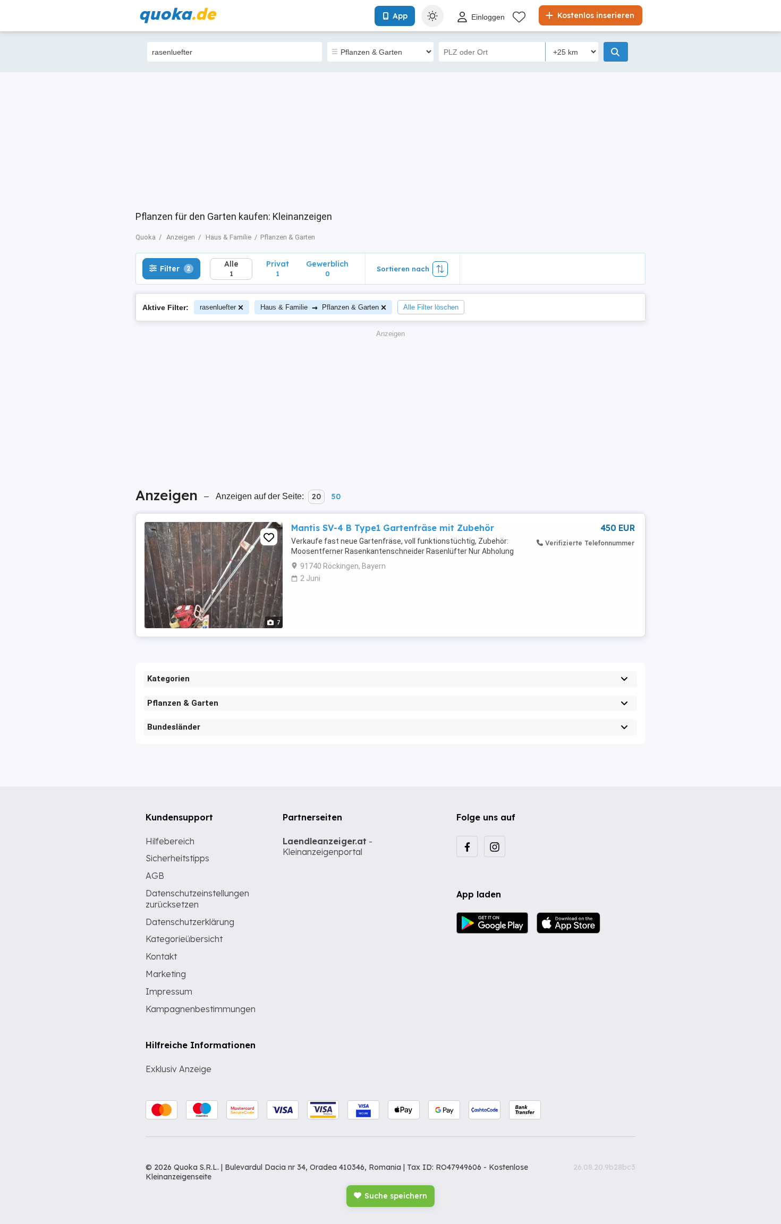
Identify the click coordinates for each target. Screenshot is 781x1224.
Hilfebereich (170, 841)
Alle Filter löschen (431, 307)
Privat (277, 268)
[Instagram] (495, 846)
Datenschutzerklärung (190, 922)
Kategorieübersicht (184, 939)
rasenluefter (218, 307)
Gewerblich (327, 268)
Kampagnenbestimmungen (201, 1009)
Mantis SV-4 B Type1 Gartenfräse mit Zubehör (392, 528)
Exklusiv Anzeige (178, 1069)
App (400, 16)
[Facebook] (467, 846)
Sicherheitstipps (177, 858)
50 (336, 496)
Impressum (169, 991)
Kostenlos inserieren (594, 15)
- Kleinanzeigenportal (327, 847)
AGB (155, 875)
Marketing (166, 974)
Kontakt (161, 956)
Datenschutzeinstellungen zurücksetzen (197, 899)
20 (316, 496)
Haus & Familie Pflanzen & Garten (319, 307)
